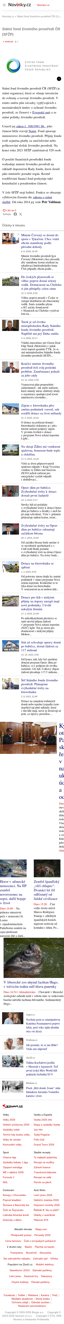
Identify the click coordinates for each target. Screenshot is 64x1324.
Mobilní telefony (45, 1264)
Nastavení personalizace (32, 1305)
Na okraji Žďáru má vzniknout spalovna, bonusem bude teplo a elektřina (40, 450)
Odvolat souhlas (40, 1302)
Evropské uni (40, 112)
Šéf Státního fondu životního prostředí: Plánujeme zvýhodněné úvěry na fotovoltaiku (39, 686)
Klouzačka (45, 1252)
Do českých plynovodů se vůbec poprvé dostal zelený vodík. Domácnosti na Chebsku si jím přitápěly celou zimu (41, 283)
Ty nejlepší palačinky (45, 1157)
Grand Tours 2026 (44, 1144)
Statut (32, 131)
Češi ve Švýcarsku (13, 1210)
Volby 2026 (9, 1119)
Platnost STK (41, 1220)
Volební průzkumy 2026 (16, 1124)
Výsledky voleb (11, 1129)
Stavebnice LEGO (20, 1270)
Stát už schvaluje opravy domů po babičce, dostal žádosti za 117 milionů (41, 646)
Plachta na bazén (44, 1246)
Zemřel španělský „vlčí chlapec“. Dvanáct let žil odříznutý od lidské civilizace (46, 890)
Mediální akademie (22, 1298)
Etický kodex (43, 1298)
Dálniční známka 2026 (46, 1200)
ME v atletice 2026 (13, 1172)
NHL (5, 1182)
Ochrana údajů (20, 1302)
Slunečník (31, 1252)
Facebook (9, 1295)
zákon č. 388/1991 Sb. (30, 126)
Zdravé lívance (42, 1167)
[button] (32, 66)
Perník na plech (42, 1182)
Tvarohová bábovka (45, 1172)
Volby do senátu (12, 1139)
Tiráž (54, 1295)
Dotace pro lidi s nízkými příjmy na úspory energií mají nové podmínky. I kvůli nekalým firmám (40, 603)
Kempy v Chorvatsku (14, 1195)
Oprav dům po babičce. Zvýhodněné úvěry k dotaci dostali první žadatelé (38, 491)
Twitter (21, 1295)
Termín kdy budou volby (16, 1134)
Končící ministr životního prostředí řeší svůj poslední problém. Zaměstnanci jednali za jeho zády (40, 369)
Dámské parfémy (42, 1270)
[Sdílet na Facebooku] (15, 214)
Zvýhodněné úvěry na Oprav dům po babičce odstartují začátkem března (39, 529)
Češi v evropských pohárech (40, 1241)
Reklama (33, 1295)
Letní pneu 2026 (43, 1195)
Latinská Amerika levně (16, 1215)
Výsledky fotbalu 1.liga (15, 1162)
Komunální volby (12, 1144)
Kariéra (45, 1295)
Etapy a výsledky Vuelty (47, 1124)
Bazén (28, 1246)
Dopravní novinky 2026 (47, 1205)
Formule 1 (8, 1177)
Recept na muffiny (44, 1162)
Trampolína (16, 1252)
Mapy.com (41, 1229)
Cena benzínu (13, 1241)
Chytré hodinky (20, 1282)
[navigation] (4, 5)
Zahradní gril (40, 1258)
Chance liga (9, 1157)
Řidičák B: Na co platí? (46, 1210)
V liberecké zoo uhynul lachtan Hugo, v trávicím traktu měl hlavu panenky (31, 984)
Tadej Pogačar (42, 1134)
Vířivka (54, 1258)
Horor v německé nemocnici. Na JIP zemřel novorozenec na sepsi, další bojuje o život (13, 892)
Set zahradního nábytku (16, 1258)
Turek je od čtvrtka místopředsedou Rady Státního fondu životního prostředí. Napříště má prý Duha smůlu (41, 328)
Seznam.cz (43, 5)
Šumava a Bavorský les (16, 1205)
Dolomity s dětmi (12, 1220)
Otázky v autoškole (44, 1215)
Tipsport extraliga (12, 1167)
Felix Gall (39, 1139)
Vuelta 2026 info (43, 1119)
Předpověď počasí (21, 1235)
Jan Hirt (38, 1129)
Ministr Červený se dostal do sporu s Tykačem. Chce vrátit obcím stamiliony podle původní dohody (40, 241)
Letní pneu (15, 1276)
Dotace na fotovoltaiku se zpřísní (37, 565)
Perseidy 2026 (42, 1235)
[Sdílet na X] (20, 214)
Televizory (46, 1276)
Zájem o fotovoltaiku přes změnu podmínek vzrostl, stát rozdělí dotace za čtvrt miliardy (41, 409)
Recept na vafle (42, 1177)
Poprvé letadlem (12, 1200)
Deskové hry (31, 1276)
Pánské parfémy (40, 1282)
